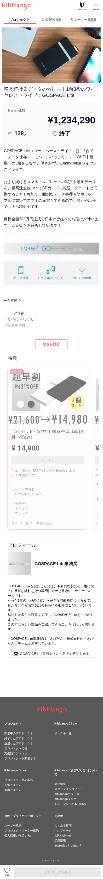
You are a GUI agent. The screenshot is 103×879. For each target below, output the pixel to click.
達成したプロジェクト (18, 743)
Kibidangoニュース (66, 794)
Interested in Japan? (67, 845)
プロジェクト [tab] (20, 19)
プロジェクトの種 (15, 748)
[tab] (52, 20)
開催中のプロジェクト (18, 733)
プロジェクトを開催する (20, 758)
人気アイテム (13, 785)
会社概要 (60, 784)
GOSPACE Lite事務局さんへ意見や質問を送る (54, 654)
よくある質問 (63, 825)
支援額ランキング (15, 753)
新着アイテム (13, 790)
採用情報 (60, 840)
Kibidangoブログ (65, 799)
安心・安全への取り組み (70, 804)
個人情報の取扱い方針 (18, 835)
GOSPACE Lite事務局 (56, 563)
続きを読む (51, 344)
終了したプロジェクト (18, 738)
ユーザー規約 (13, 825)
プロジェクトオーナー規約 (21, 830)
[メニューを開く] (96, 6)
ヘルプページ (63, 830)
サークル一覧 (63, 733)
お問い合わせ (63, 835)
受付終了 (47, 460)
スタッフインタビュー (68, 789)
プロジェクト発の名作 (18, 780)
